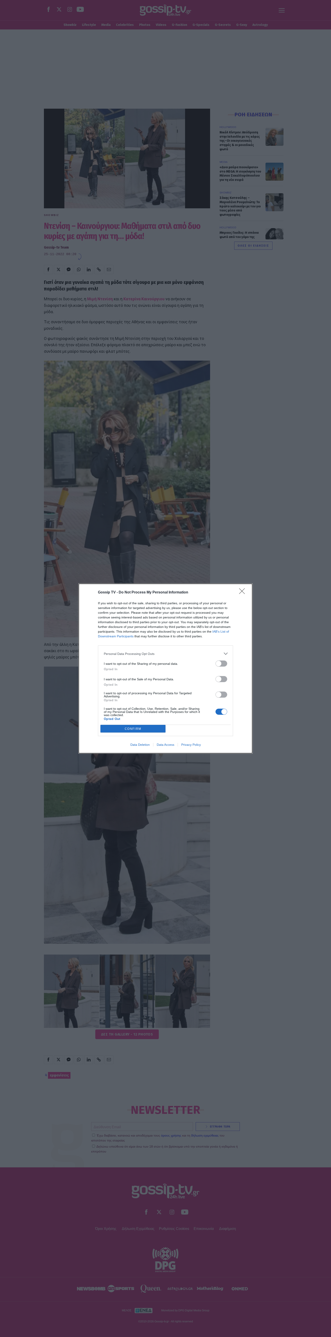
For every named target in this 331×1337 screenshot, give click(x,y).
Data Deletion (140, 744)
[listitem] (165, 653)
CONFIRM (133, 728)
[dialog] (165, 668)
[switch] (221, 664)
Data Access (165, 744)
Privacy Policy (191, 744)
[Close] (243, 592)
